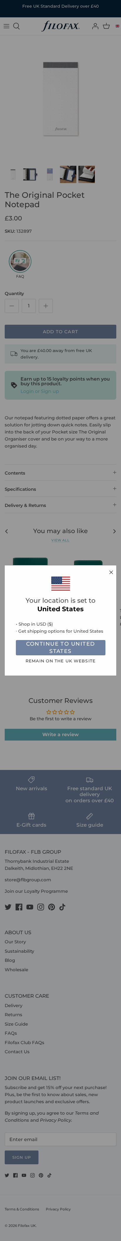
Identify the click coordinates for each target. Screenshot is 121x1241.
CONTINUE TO (60, 647)
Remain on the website (60, 661)
